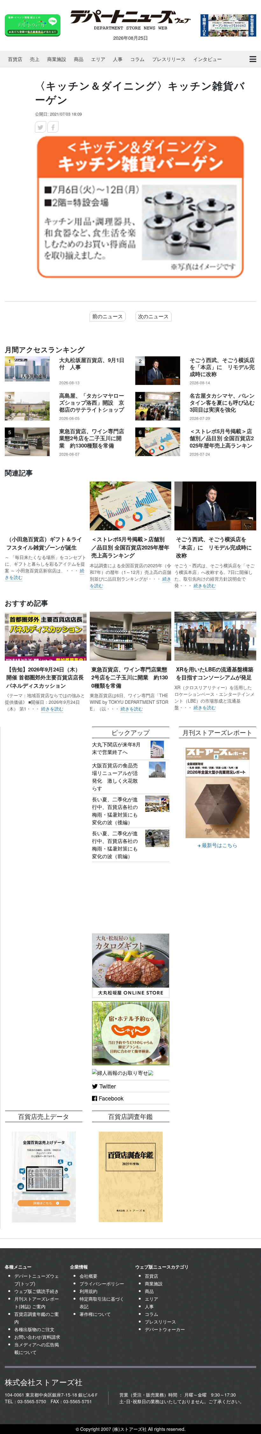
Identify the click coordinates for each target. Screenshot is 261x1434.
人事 (118, 59)
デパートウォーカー (165, 1329)
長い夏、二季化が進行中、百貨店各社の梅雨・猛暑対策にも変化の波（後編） (115, 811)
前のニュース (107, 316)
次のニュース (153, 316)
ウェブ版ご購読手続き (36, 1291)
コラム (137, 59)
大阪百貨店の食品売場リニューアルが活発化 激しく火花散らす (115, 777)
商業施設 (56, 59)
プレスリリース (169, 59)
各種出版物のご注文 (34, 1329)
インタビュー (207, 59)
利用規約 (88, 1291)
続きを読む (205, 585)
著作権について (95, 1314)
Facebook (110, 1098)
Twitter (107, 1086)
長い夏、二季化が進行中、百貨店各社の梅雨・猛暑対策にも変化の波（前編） (115, 845)
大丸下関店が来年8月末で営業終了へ (116, 748)
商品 (78, 59)
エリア (98, 59)
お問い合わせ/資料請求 (37, 1337)
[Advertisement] (43, 758)
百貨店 (15, 59)
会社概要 (88, 1276)
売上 (34, 59)
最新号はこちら (219, 845)
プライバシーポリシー (102, 1283)
